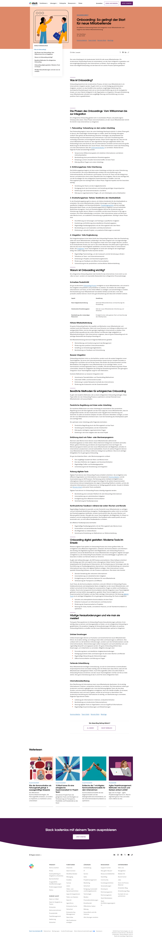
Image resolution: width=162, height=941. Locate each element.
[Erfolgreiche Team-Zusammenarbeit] (68, 769)
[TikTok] (132, 855)
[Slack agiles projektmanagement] (121, 769)
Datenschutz (47, 931)
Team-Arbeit (92, 40)
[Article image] (41, 769)
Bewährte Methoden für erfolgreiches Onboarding (45, 61)
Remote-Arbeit (77, 487)
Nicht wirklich (106, 728)
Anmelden (99, 3)
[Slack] (33, 3)
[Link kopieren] (128, 52)
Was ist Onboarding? (40, 49)
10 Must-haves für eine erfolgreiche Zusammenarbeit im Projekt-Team (67, 788)
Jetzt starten (127, 3)
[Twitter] (120, 52)
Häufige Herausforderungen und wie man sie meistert (47, 70)
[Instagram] (118, 855)
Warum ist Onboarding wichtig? (44, 57)
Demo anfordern (112, 3)
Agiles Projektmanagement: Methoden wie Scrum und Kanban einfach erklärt (120, 787)
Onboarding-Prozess (89, 285)
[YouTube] (128, 855)
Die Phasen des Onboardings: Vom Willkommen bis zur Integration (44, 53)
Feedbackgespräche (107, 205)
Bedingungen (56, 931)
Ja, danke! (90, 728)
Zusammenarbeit (83, 15)
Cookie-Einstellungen (67, 931)
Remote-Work (101, 40)
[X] (125, 855)
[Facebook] (123, 52)
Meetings (110, 40)
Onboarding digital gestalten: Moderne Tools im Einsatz (47, 65)
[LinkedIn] (125, 52)
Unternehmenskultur (97, 148)
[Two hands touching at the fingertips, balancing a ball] (94, 769)
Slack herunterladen (34, 931)
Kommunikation (82, 40)
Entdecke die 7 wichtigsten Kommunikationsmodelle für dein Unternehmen (93, 787)
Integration (80, 248)
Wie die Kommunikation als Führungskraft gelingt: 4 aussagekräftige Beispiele (40, 787)
